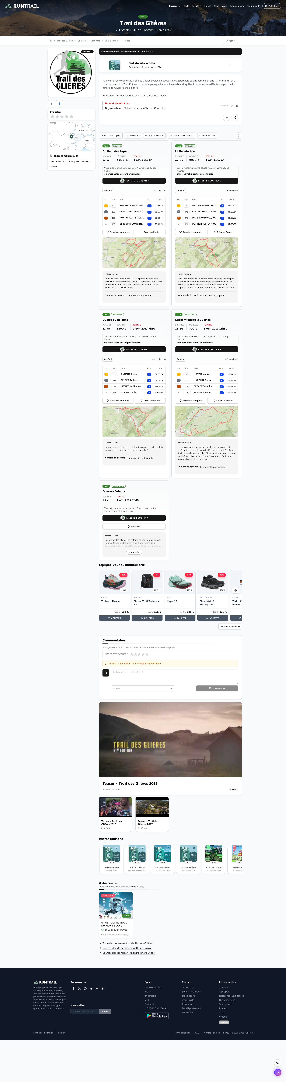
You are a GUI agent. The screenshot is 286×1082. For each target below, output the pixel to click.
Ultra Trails (188, 999)
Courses (173, 6)
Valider (105, 1011)
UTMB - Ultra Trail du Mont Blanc (114, 924)
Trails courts (188, 995)
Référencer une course (231, 995)
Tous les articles (228, 626)
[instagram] (85, 989)
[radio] (52, 116)
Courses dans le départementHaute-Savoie (127, 947)
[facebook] (59, 103)
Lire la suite (134, 552)
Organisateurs (237, 6)
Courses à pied (153, 987)
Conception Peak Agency (216, 1032)
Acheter (116, 618)
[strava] (91, 989)
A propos (224, 991)
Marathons (188, 987)
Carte (186, 6)
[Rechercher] (277, 1062)
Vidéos (207, 6)
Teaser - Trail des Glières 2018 (111, 823)
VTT (147, 999)
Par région (187, 1012)
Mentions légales (182, 1032)
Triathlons (150, 995)
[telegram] (97, 989)
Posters (223, 1008)
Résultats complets (119, 232)
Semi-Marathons (191, 991)
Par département (191, 1008)
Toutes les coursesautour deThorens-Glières (127, 943)
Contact (223, 987)
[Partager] (234, 117)
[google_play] (103, 989)
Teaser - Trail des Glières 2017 (148, 823)
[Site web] (51, 103)
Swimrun (149, 1004)
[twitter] (79, 989)
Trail (50, 40)
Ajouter (232, 40)
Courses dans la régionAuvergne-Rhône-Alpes (128, 952)
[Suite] (235, 590)
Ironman (187, 1004)
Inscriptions (225, 1004)
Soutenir (224, 1022)
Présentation (111, 274)
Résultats (196, 6)
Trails (148, 991)
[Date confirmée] (102, 930)
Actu (224, 6)
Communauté (253, 6)
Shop (216, 6)
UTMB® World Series (156, 1008)
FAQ (197, 1032)
